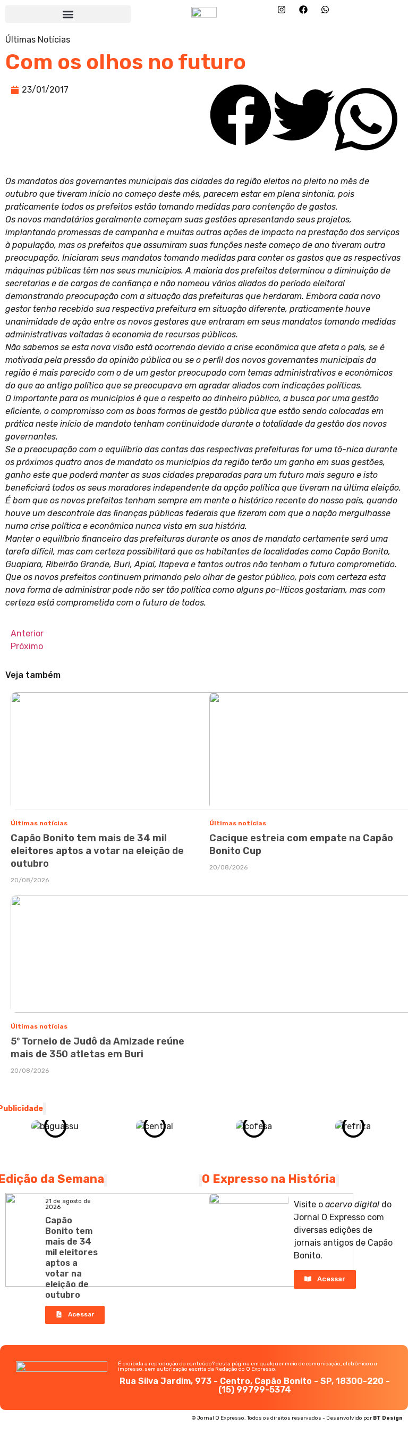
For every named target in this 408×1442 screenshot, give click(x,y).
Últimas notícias (39, 823)
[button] (68, 14)
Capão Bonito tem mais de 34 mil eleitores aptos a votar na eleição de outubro (97, 850)
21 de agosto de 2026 (68, 1204)
